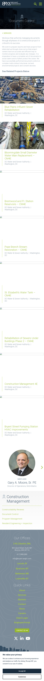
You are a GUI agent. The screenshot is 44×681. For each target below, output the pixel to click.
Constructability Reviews (13, 509)
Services (7, 33)
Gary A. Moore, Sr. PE (22, 482)
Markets (22, 599)
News (22, 608)
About (22, 590)
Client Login (22, 618)
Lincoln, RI (22, 563)
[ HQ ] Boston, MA (22, 543)
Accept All (22, 671)
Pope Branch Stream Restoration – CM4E (16, 248)
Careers (22, 613)
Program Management (12, 519)
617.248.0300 (22, 554)
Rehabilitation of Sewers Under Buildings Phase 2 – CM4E (21, 340)
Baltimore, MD (22, 573)
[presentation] (41, 467)
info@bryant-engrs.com (22, 559)
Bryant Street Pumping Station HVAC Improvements (21, 428)
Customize (22, 677)
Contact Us (21, 630)
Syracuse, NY (22, 568)
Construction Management (18, 499)
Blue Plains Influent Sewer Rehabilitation (19, 108)
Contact (22, 604)
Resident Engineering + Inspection (17, 523)
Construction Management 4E (21, 383)
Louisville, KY (22, 578)
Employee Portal (22, 622)
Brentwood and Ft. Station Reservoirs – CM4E (19, 203)
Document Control (10, 514)
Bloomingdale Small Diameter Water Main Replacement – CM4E (21, 155)
